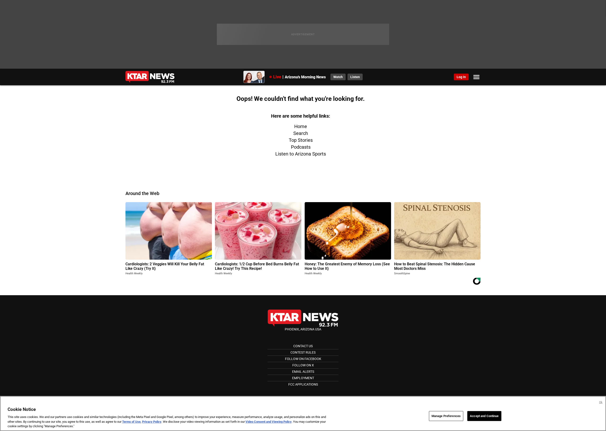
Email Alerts (303, 371)
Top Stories (301, 140)
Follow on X (303, 365)
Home (300, 126)
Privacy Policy (151, 421)
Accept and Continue (484, 416)
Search (300, 133)
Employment (303, 378)
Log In (461, 77)
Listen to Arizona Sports (300, 154)
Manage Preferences (446, 416)
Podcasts (301, 147)
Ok (600, 402)
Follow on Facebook (303, 359)
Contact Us (303, 346)
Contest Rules (303, 352)
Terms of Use (131, 421)
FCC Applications (303, 384)
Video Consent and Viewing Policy (268, 421)
